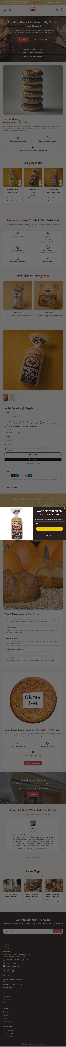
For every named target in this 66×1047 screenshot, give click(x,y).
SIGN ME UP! (49, 529)
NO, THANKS (49, 535)
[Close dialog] (64, 509)
